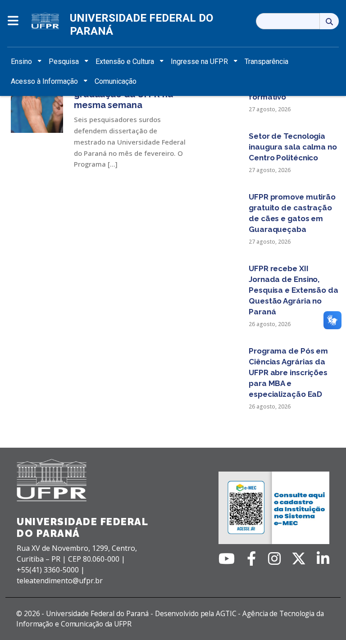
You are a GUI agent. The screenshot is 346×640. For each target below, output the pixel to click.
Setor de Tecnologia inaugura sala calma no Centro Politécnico (293, 147)
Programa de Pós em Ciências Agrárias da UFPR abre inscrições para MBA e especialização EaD (288, 372)
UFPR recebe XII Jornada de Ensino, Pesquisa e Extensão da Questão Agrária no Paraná (293, 290)
